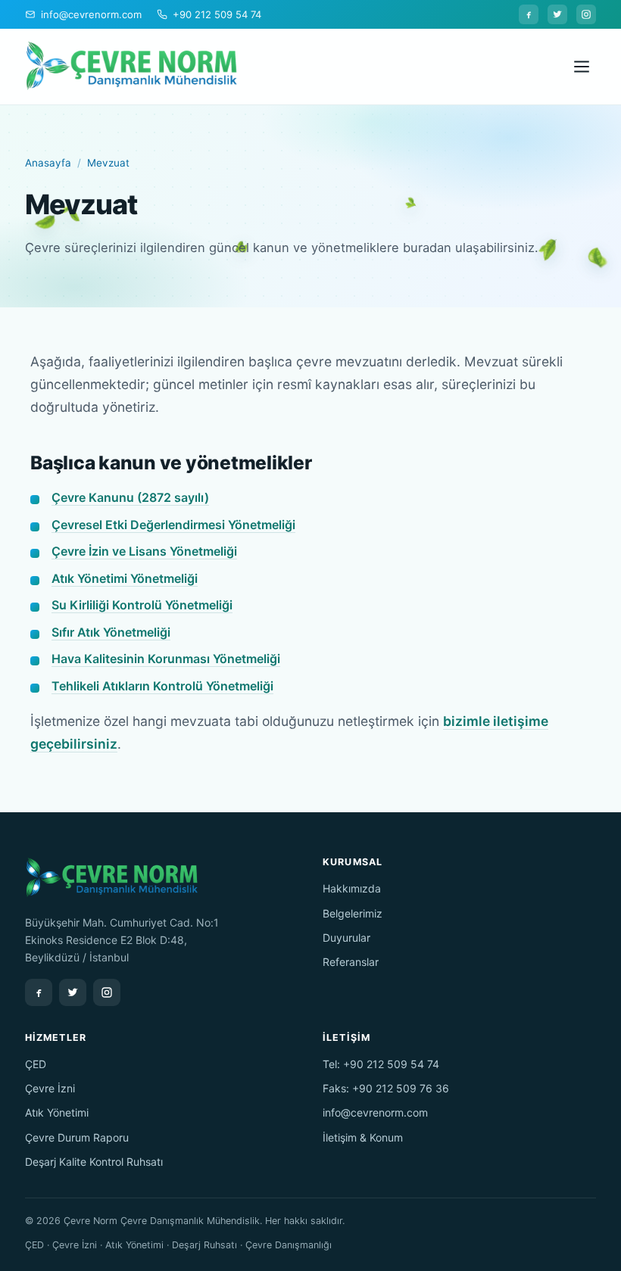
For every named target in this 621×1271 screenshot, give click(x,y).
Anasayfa (48, 163)
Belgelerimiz (352, 913)
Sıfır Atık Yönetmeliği (110, 632)
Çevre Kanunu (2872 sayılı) (130, 497)
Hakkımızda (352, 888)
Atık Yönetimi (57, 1112)
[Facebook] (528, 14)
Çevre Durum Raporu (77, 1137)
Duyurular (346, 937)
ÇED (35, 1064)
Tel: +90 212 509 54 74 (381, 1064)
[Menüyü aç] (581, 66)
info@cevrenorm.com (375, 1112)
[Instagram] (586, 14)
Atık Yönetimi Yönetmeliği (124, 578)
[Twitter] (557, 14)
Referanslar (351, 961)
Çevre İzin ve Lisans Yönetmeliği (144, 551)
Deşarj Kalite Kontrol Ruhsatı (94, 1161)
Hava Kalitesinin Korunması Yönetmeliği (165, 658)
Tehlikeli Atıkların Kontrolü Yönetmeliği (162, 685)
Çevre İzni (50, 1088)
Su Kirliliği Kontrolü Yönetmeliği (141, 604)
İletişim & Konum (363, 1137)
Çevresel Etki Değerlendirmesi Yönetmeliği (173, 524)
